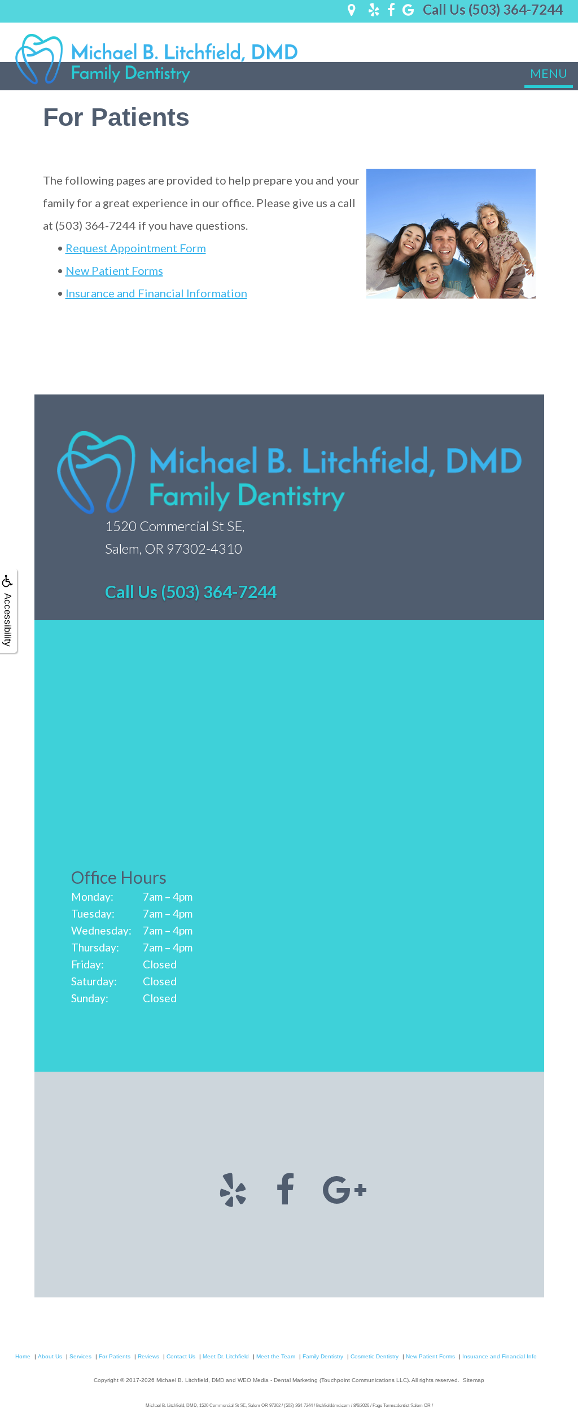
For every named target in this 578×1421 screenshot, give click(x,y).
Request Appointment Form (135, 248)
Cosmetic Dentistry (375, 1356)
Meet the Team (275, 1356)
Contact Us (181, 1356)
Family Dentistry (323, 1356)
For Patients (114, 1356)
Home (22, 1356)
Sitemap (473, 1380)
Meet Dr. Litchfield (226, 1356)
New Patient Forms (114, 270)
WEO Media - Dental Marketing (278, 1380)
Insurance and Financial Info (499, 1356)
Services (80, 1356)
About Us (50, 1356)
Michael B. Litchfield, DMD (190, 1380)
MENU (548, 73)
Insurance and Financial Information (156, 293)
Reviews (148, 1356)
